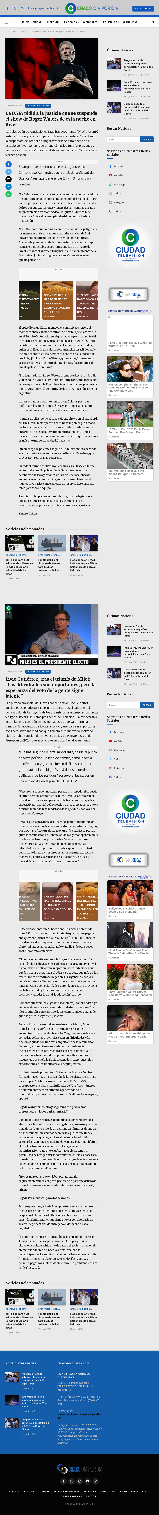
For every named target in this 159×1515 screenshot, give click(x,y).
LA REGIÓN (70, 22)
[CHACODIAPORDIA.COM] (91, 8)
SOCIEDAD (14, 1491)
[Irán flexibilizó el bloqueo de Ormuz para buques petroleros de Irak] (52, 543)
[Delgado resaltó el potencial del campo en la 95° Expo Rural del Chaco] (114, 107)
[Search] (152, 22)
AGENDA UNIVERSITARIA (133, 1491)
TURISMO (43, 1491)
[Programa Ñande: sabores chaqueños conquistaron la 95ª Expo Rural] (114, 63)
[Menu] (7, 22)
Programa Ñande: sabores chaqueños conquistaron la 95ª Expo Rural (138, 65)
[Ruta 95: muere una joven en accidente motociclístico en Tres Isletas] (114, 85)
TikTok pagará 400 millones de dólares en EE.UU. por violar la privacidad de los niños (19, 566)
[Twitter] (8, 172)
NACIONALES (90, 22)
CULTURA (29, 1491)
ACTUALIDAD (130, 22)
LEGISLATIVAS (108, 1491)
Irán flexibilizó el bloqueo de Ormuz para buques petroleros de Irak (49, 565)
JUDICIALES (89, 1491)
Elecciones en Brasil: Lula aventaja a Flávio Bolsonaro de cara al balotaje (83, 565)
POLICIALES (110, 22)
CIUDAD (37, 22)
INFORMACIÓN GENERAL (38, 106)
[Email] (8, 179)
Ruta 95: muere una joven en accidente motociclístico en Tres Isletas (138, 87)
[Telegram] (8, 187)
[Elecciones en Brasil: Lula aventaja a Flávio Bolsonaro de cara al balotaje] (84, 543)
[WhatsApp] (8, 194)
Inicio (7, 31)
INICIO (26, 22)
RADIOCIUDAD (143, 8)
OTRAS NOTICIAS (72, 1496)
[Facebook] (8, 164)
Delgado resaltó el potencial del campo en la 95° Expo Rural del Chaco (137, 108)
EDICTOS (91, 1496)
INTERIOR (53, 22)
